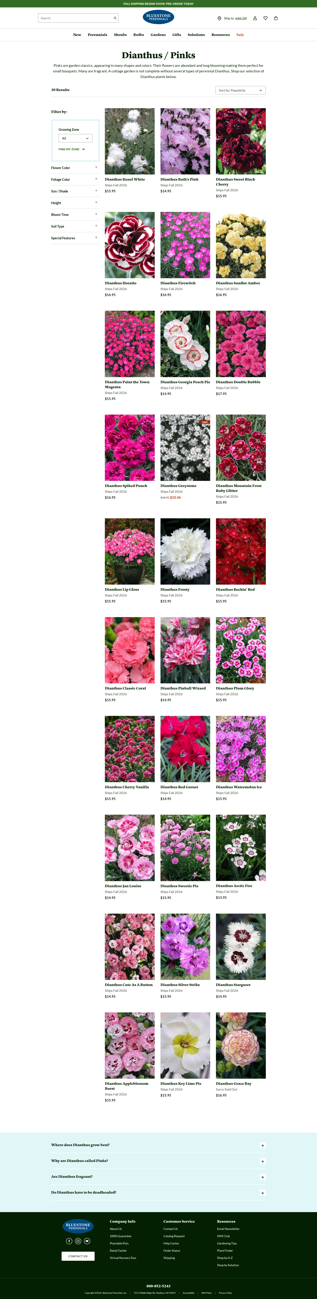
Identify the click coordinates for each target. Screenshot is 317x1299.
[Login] (255, 18)
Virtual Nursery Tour (123, 1258)
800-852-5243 (158, 1286)
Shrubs (120, 34)
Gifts (176, 34)
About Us (116, 1229)
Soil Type (57, 226)
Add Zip (241, 18)
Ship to (229, 18)
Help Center (171, 1243)
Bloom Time (60, 215)
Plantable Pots (119, 1243)
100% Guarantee (120, 1236)
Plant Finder (225, 1250)
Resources (220, 34)
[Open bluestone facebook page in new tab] (69, 1242)
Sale (240, 34)
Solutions (196, 34)
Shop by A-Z (225, 1258)
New (77, 34)
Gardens (158, 34)
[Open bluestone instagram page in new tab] (78, 1242)
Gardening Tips (227, 1243)
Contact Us (170, 1229)
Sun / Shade (59, 191)
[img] (219, 18)
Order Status (171, 1250)
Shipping (169, 1258)
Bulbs (138, 34)
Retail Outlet (118, 1250)
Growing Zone (69, 129)
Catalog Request (174, 1236)
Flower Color (60, 168)
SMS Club (223, 1236)
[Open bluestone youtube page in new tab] (87, 1242)
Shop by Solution (228, 1265)
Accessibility (188, 1293)
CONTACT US (78, 1256)
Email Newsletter (228, 1229)
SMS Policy (206, 1293)
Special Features (63, 238)
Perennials (97, 34)
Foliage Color (60, 179)
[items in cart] (276, 18)
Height (56, 203)
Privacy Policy (225, 1293)
